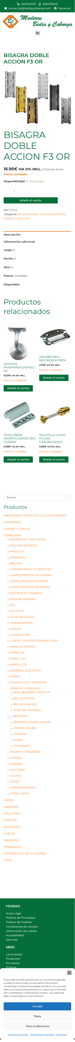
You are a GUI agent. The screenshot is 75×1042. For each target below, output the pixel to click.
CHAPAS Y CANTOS (17, 529)
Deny (37, 1016)
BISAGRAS (21, 716)
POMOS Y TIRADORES (25, 751)
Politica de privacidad (42, 1034)
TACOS (14, 781)
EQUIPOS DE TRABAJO (26, 593)
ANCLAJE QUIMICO (23, 545)
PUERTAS (10, 820)
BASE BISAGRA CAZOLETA (32, 692)
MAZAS (15, 676)
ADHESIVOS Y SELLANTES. (28, 539)
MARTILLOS (18, 664)
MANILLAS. (17, 652)
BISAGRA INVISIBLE (27, 710)
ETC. (13, 605)
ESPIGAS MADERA (22, 599)
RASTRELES (12, 827)
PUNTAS (15, 757)
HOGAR (15, 629)
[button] (69, 973)
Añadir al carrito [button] (18, 388)
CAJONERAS (12, 522)
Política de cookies (18, 1034)
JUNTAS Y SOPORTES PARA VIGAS (33, 640)
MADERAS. (11, 807)
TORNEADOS (13, 847)
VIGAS (8, 860)
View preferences (37, 1026)
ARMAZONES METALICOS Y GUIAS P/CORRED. (35, 515)
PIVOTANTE (22, 745)
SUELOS (9, 833)
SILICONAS (17, 769)
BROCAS (16, 563)
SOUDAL (16, 775)
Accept (37, 1006)
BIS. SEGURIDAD (25, 704)
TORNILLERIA (19, 793)
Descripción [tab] (12, 234)
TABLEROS (11, 840)
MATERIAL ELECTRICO (25, 670)
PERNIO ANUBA (25, 728)
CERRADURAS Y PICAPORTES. (31, 569)
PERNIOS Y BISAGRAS (25, 688)
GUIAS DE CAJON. (22, 617)
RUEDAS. (16, 763)
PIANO (18, 740)
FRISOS (9, 800)
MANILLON (17, 658)
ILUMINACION (20, 635)
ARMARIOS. (18, 557)
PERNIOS (20, 734)
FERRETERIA (12, 535)
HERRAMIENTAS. (21, 623)
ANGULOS (17, 551)
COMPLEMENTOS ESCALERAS (31, 575)
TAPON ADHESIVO (23, 787)
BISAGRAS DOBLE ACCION (32, 722)
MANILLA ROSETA (22, 646)
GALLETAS (17, 611)
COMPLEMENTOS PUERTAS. (29, 581)
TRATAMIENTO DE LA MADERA (25, 853)
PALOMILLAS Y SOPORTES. (28, 682)
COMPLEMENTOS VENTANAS (30, 587)
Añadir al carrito (31, 200)
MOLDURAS (12, 813)
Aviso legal (61, 1034)
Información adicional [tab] (19, 241)
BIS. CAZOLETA (24, 698)
